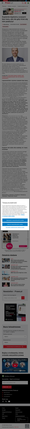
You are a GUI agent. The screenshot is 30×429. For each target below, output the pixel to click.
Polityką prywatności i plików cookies (13, 215)
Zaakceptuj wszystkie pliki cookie (15, 220)
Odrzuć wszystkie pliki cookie (15, 224)
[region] (15, 214)
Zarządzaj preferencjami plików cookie (15, 227)
